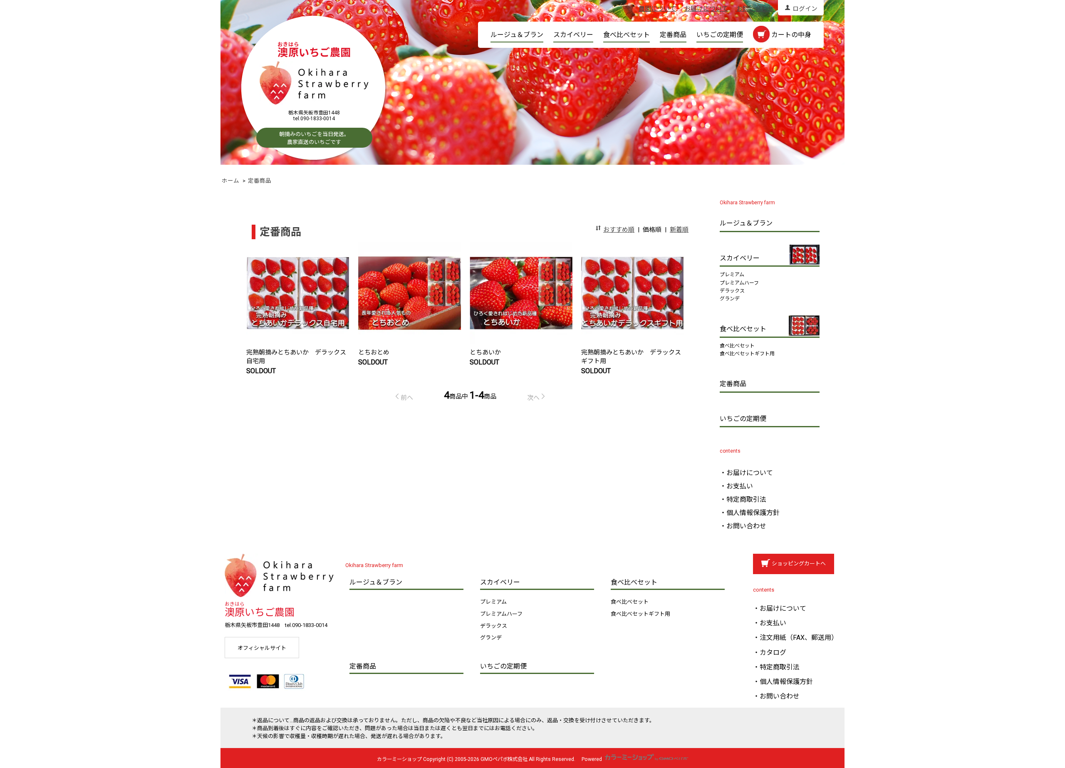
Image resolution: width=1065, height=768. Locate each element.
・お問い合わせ (743, 526)
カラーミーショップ (399, 759)
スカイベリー (573, 35)
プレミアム (732, 274)
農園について (657, 8)
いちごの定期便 (719, 35)
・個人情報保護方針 (750, 513)
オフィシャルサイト (262, 648)
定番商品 (673, 35)
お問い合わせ (755, 8)
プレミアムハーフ (739, 283)
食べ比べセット (626, 35)
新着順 (679, 229)
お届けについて (706, 8)
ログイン (805, 8)
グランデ (730, 299)
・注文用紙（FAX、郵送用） (795, 638)
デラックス (732, 291)
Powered (592, 759)
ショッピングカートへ (799, 563)
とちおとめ (377, 352)
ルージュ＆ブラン (516, 35)
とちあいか (485, 352)
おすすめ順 (618, 229)
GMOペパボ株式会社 (504, 759)
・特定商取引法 (743, 499)
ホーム (230, 180)
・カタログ (769, 653)
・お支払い (736, 486)
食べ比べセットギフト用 (747, 354)
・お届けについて (746, 473)
